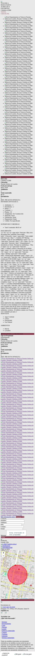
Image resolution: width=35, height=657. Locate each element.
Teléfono (3, 522)
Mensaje (3, 535)
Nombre (3, 520)
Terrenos (4, 622)
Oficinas (4, 627)
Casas (3, 625)
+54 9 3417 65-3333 (8, 607)
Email (2, 529)
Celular (3, 527)
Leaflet (16, 598)
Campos (4, 632)
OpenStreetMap (24, 598)
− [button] (3, 556)
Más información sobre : (12, 517)
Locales (4, 629)
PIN (2, 524)
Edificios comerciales (8, 630)
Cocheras (4, 634)
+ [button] (3, 553)
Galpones (4, 636)
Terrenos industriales (8, 638)
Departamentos (6, 623)
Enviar (3, 537)
